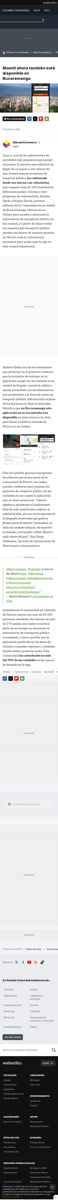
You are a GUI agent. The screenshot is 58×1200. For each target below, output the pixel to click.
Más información (11, 1196)
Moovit (7, 155)
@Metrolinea (35, 573)
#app (22, 573)
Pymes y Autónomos (40, 1146)
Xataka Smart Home (14, 1093)
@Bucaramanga (16, 578)
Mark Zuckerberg (42, 52)
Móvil (47, 10)
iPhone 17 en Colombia (17, 52)
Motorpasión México (40, 1181)
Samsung (9, 1011)
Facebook (29, 119)
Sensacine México (39, 1172)
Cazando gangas (13, 1005)
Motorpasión (36, 1121)
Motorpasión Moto (39, 1126)
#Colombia (34, 569)
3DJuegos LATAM (38, 1167)
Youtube (29, 961)
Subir (46, 1063)
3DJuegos (35, 1080)
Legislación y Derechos (37, 997)
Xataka (7, 1080)
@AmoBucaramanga (40, 578)
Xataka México (11, 1167)
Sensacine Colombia (40, 1177)
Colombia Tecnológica (16, 10)
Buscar (54, 1050)
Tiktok (42, 961)
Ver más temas (12, 1037)
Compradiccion (11, 1151)
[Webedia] (50, 3)
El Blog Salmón (37, 1142)
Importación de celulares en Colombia (42, 1019)
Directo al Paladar (13, 1121)
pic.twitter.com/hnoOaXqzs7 (23, 592)
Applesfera (9, 1089)
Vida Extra (35, 1084)
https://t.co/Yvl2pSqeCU (20, 587)
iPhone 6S (9, 1017)
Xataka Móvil (10, 1084)
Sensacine (35, 1100)
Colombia (35, 1011)
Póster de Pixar (34, 949)
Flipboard (41, 119)
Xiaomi (33, 1026)
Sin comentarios (15, 118)
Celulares (9, 989)
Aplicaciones (22, 671)
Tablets (34, 989)
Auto (37, 10)
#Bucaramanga (16, 569)
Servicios (36, 671)
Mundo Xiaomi (11, 1098)
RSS (35, 961)
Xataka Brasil (10, 1172)
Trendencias (10, 1142)
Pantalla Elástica (12, 1026)
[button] (26, 142)
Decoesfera (9, 1146)
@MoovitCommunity (18, 583)
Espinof (33, 1105)
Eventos (34, 1005)
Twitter (35, 119)
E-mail (46, 119)
